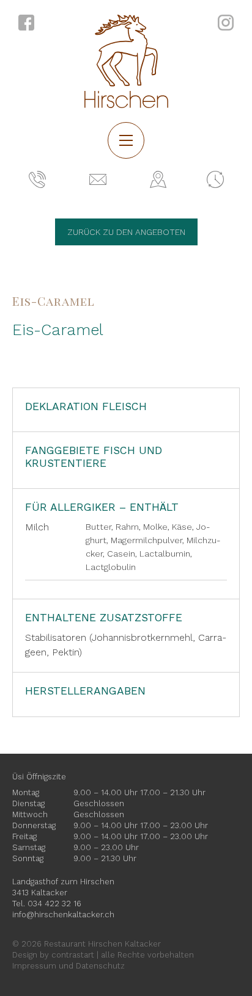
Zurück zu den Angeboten (126, 232)
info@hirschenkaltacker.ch (63, 914)
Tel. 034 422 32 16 (46, 903)
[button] (126, 140)
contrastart (72, 954)
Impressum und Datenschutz (68, 965)
